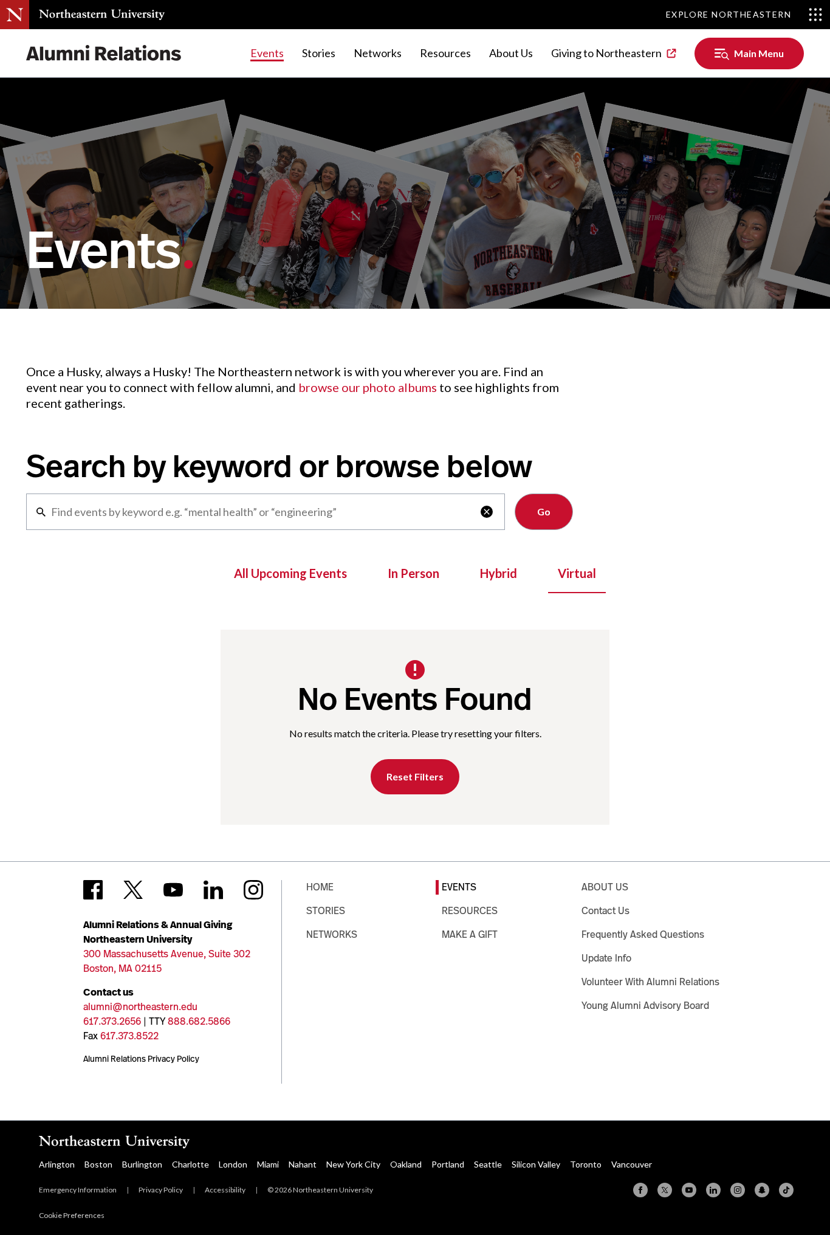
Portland (447, 1164)
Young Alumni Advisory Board (645, 1006)
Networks (378, 53)
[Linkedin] (713, 1190)
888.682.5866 (199, 1021)
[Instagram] (737, 1190)
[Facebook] (640, 1190)
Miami (268, 1164)
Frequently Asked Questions (642, 934)
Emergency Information (78, 1189)
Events (267, 53)
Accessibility (225, 1189)
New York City (353, 1164)
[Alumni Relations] (104, 53)
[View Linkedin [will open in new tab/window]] (213, 890)
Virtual (577, 573)
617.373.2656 (112, 1021)
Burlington (142, 1164)
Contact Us (605, 911)
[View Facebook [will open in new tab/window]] (93, 890)
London (233, 1164)
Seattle (488, 1164)
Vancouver (631, 1164)
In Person (413, 573)
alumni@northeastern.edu (140, 1007)
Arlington (57, 1164)
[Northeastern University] (102, 14)
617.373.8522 (129, 1036)
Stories (318, 53)
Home (320, 887)
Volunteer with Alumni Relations (650, 982)
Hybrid (498, 573)
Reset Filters (415, 776)
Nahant (303, 1164)
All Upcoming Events (290, 573)
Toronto (586, 1164)
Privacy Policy (161, 1189)
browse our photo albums (367, 387)
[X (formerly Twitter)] (664, 1190)
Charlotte (190, 1164)
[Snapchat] (762, 1190)
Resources (445, 53)
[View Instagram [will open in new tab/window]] (253, 890)
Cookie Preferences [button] (72, 1215)
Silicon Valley (536, 1164)
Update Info (606, 958)
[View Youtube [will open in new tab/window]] (173, 890)
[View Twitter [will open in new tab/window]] (133, 890)
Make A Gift (470, 934)
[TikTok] (786, 1190)
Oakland (406, 1164)
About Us (511, 53)
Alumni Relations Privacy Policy (141, 1059)
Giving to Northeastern (606, 53)
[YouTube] (689, 1190)
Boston (98, 1164)
